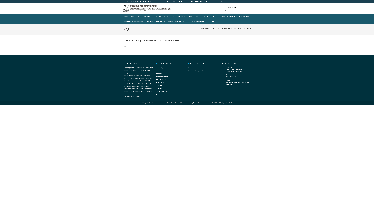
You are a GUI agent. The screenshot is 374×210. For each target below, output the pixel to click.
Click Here (126, 46)
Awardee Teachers (162, 71)
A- (222, 1)
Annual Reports (161, 68)
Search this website (231, 8)
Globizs (195, 103)
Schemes (159, 85)
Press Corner (160, 82)
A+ (228, 1)
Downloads (159, 74)
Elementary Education (162, 76)
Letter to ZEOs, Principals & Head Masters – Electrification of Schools (231, 28)
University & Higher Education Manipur (200, 71)
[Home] (200, 28)
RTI (157, 94)
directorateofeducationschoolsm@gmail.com (237, 83)
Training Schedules (162, 91)
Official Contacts (161, 79)
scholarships (160, 88)
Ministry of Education (195, 68)
